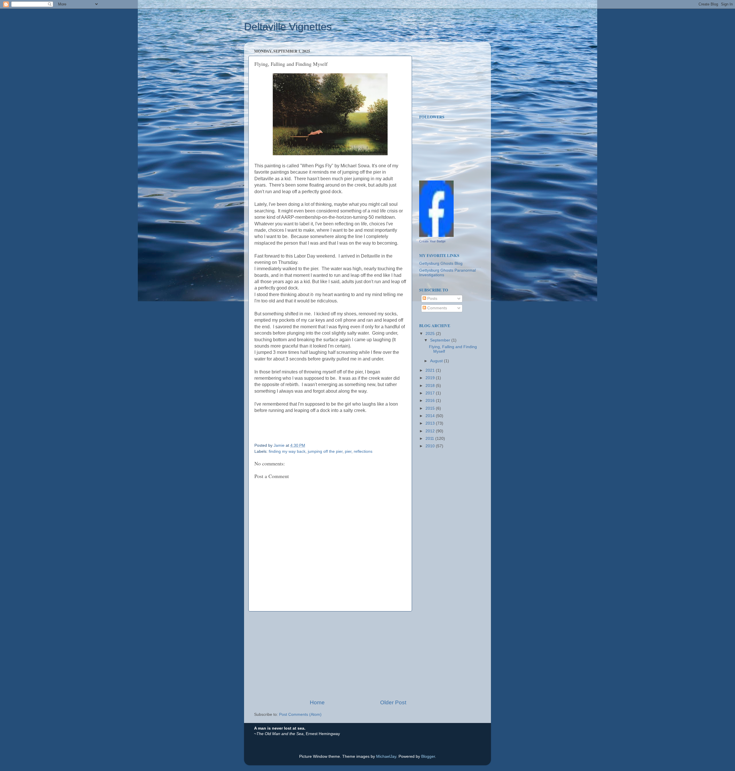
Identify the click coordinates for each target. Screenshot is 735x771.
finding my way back (287, 451)
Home (317, 702)
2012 (430, 431)
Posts (431, 298)
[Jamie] (436, 235)
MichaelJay (386, 756)
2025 (430, 333)
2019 (430, 378)
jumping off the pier (325, 451)
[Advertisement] (330, 655)
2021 (430, 370)
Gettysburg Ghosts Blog (441, 263)
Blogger (428, 756)
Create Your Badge (432, 241)
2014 (430, 416)
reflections (363, 451)
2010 (430, 446)
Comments (436, 308)
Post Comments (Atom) (300, 714)
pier (348, 451)
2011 (430, 438)
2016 (430, 400)
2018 (430, 385)
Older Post (393, 702)
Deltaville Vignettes (288, 26)
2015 (430, 408)
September (440, 340)
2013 (430, 423)
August (437, 361)
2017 (430, 393)
